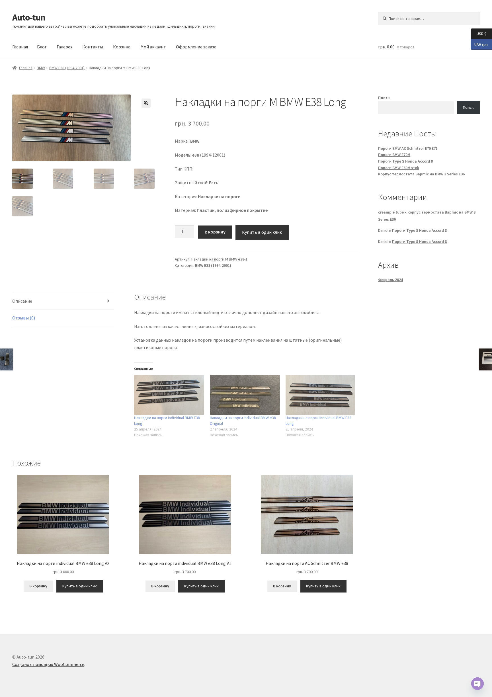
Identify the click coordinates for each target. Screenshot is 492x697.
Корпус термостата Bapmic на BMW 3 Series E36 (421, 174)
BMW (41, 67)
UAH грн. (480, 44)
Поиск (384, 97)
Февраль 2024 (390, 279)
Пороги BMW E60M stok (398, 167)
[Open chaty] (477, 683)
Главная (20, 47)
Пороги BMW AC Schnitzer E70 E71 (408, 148)
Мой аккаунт (153, 47)
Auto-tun (28, 17)
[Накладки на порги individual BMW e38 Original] (245, 395)
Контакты (92, 47)
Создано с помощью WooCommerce (48, 664)
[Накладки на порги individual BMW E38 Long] (169, 395)
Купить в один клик (262, 232)
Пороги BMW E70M (394, 154)
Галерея (64, 47)
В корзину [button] (38, 586)
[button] (146, 103)
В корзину (215, 232)
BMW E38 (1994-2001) (67, 67)
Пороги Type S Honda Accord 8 (405, 161)
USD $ (478, 33)
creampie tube (391, 212)
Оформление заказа (196, 47)
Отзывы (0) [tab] (23, 318)
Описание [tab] (22, 301)
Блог (42, 47)
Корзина (121, 47)
